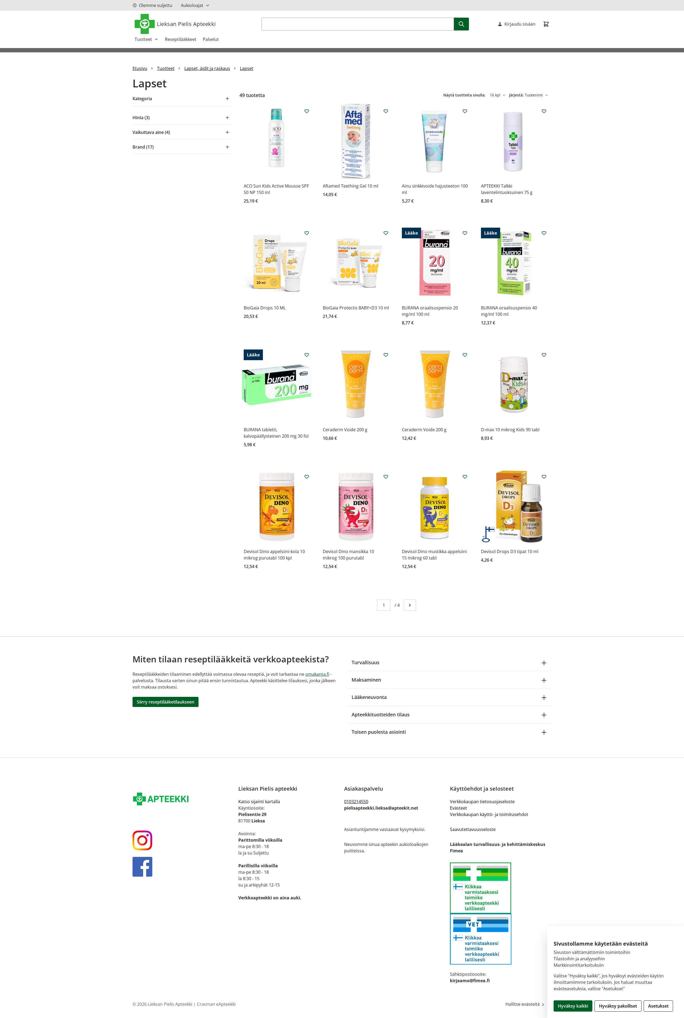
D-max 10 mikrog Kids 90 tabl (510, 430)
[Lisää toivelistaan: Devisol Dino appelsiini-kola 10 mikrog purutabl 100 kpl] (306, 476)
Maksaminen (366, 680)
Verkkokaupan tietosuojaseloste (482, 802)
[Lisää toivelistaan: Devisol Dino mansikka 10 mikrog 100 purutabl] (385, 476)
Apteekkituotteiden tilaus (381, 714)
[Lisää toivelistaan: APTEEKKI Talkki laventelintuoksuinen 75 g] (544, 111)
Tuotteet (143, 39)
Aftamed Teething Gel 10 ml (350, 186)
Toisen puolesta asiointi (379, 732)
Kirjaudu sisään (519, 24)
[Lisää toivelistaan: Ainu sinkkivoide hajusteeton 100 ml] (465, 111)
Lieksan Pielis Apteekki (186, 24)
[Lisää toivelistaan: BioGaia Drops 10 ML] (306, 233)
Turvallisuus (365, 662)
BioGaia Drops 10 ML (265, 308)
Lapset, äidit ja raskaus (207, 68)
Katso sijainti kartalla (259, 802)
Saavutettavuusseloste (473, 829)
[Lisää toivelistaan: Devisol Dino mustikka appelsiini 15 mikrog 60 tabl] (465, 476)
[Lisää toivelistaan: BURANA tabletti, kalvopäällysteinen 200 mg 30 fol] (306, 354)
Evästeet (458, 808)
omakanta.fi (317, 674)
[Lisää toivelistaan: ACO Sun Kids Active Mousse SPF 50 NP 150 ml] (306, 111)
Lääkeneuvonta (369, 697)
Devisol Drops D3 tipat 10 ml (509, 551)
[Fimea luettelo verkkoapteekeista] (500, 888)
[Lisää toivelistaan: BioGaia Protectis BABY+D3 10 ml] (385, 233)
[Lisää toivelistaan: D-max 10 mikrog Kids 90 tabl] (544, 354)
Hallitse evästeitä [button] (523, 1004)
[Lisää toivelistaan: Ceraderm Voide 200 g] (385, 354)
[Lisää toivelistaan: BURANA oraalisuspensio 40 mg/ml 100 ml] (544, 233)
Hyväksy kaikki (573, 1006)
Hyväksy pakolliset (618, 1006)
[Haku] (461, 24)
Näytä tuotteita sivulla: (465, 95)
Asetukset (658, 1006)
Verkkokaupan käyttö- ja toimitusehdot (489, 814)
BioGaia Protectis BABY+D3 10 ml (356, 308)
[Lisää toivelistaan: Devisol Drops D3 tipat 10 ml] (544, 476)
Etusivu (140, 68)
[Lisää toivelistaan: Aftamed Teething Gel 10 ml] (385, 111)
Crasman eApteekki (216, 1004)
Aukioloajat (192, 5)
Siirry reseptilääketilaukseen (165, 702)
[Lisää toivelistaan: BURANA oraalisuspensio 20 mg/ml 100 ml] (465, 233)
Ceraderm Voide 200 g (345, 430)
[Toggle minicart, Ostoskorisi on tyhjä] (546, 24)
